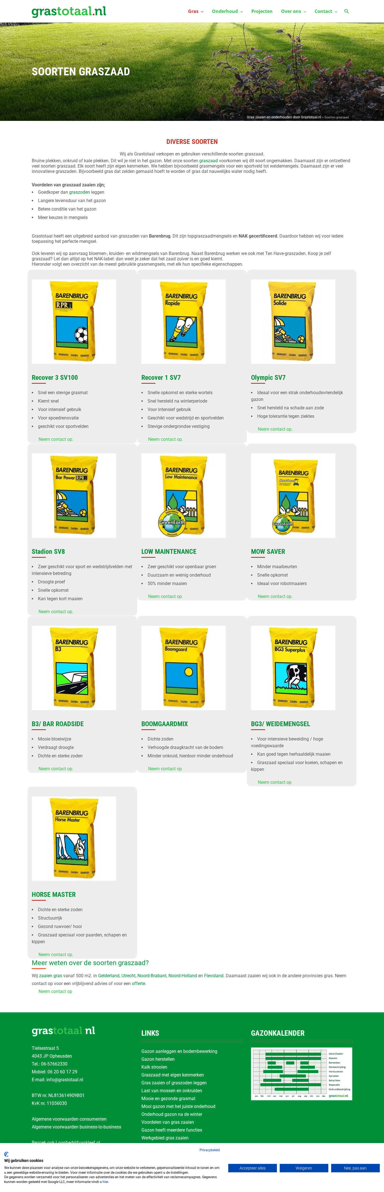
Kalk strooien (154, 1067)
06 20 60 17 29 (62, 1071)
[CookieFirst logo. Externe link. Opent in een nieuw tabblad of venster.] (6, 1154)
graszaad (208, 160)
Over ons (291, 11)
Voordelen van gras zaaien (167, 1122)
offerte (138, 983)
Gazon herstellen (158, 1059)
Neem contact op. (56, 439)
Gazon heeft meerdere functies (171, 1130)
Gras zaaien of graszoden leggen (174, 1082)
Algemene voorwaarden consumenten (69, 1119)
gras (57, 975)
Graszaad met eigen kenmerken (172, 1075)
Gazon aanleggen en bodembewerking (179, 1051)
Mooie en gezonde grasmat (168, 1098)
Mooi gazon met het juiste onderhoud (178, 1106)
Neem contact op (165, 768)
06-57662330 (54, 1064)
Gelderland (108, 975)
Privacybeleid (210, 1150)
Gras (193, 11)
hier (105, 1182)
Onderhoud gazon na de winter (171, 1114)
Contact (323, 11)
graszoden (79, 192)
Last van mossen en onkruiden (171, 1090)
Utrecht (128, 975)
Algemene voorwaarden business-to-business (76, 1127)
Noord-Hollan (181, 975)
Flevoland (213, 975)
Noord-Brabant (151, 975)
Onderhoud (225, 11)
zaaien (45, 975)
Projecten (262, 11)
